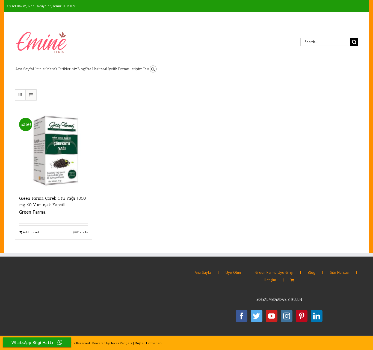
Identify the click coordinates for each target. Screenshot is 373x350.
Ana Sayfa (203, 272)
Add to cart (31, 232)
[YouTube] (271, 316)
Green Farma (32, 212)
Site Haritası (339, 272)
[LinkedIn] (316, 316)
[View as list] (31, 95)
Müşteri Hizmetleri (148, 343)
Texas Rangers (121, 343)
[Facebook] (241, 316)
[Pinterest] (301, 316)
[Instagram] (286, 316)
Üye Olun (233, 272)
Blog (311, 272)
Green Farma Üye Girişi (274, 272)
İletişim (270, 279)
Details (82, 232)
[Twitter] (256, 316)
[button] (153, 68)
